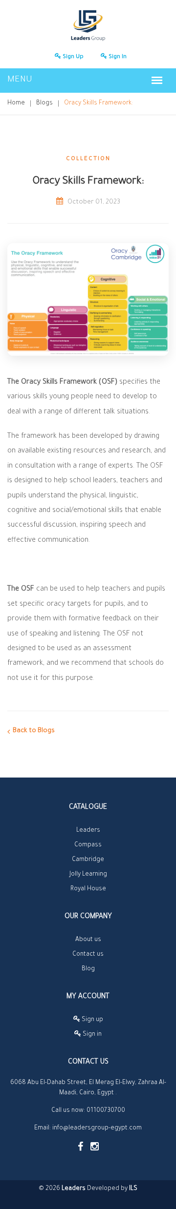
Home (16, 103)
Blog (88, 969)
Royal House (88, 889)
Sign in (117, 57)
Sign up (72, 57)
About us (88, 940)
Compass (88, 845)
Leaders (88, 830)
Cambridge (88, 860)
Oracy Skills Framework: (98, 103)
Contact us (88, 954)
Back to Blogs (34, 731)
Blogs (44, 103)
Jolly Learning (88, 874)
